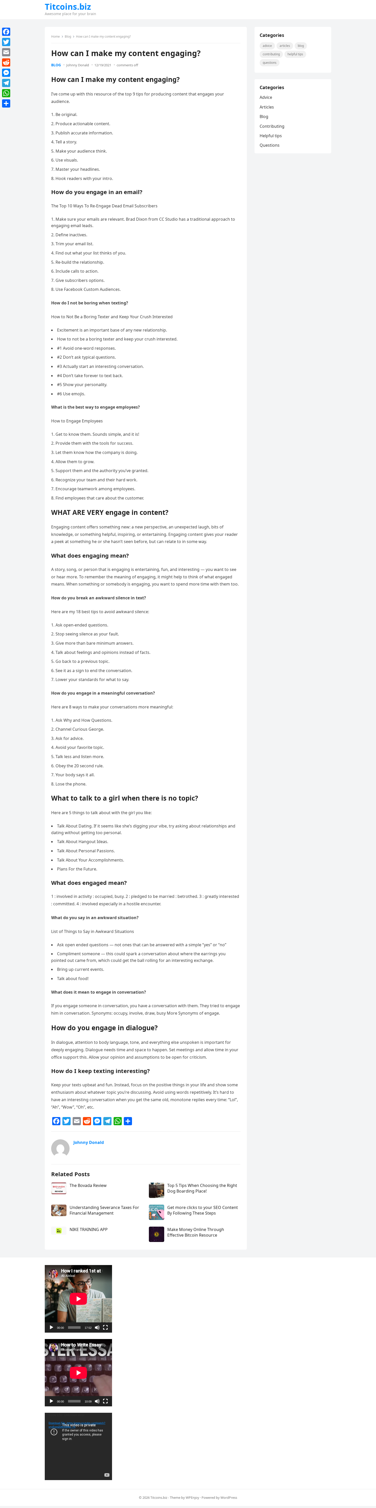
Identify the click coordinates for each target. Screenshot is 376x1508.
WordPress (228, 1497)
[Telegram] (6, 83)
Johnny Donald (77, 65)
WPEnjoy (192, 1497)
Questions (270, 62)
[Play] (51, 1327)
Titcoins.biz (68, 7)
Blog (68, 36)
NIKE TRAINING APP (89, 1229)
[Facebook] (6, 32)
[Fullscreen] (105, 1327)
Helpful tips (295, 54)
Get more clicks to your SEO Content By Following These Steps (202, 1210)
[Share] (6, 103)
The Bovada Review (88, 1185)
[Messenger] (6, 73)
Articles (285, 46)
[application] (78, 1298)
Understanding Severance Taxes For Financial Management (104, 1210)
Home (55, 36)
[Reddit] (6, 62)
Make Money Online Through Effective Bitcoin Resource (195, 1232)
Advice (267, 46)
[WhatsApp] (6, 93)
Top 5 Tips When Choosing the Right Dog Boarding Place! (202, 1188)
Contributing (271, 54)
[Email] (6, 52)
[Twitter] (6, 42)
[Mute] (97, 1327)
